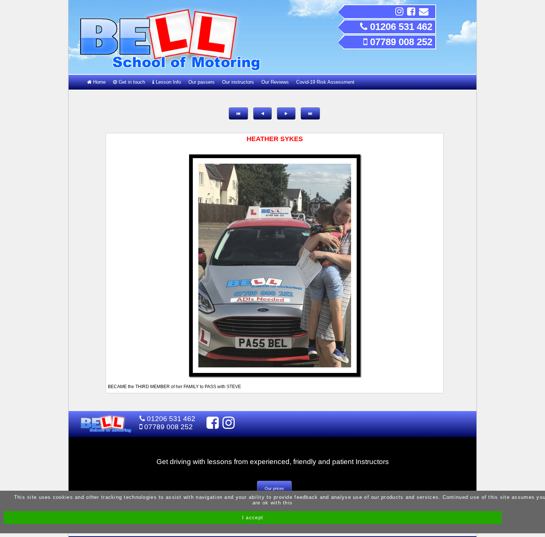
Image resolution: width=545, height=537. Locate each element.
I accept (252, 517)
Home (99, 82)
